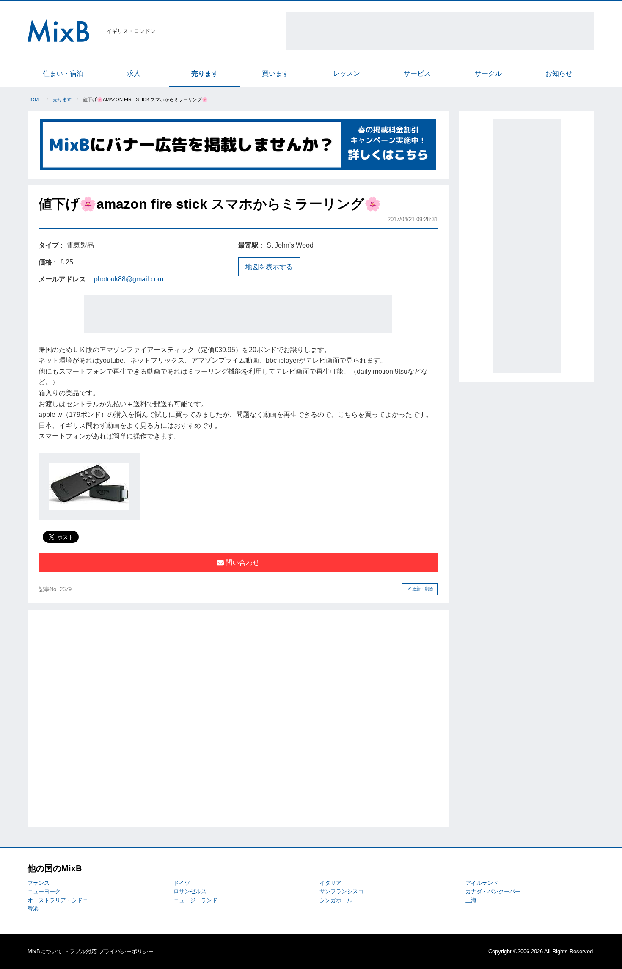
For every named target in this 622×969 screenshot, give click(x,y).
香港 (33, 909)
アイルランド (481, 883)
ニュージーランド (195, 900)
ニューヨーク (44, 891)
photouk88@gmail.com (128, 279)
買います (275, 73)
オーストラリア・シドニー (61, 900)
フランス (39, 883)
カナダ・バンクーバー (492, 891)
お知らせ (558, 73)
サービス (417, 73)
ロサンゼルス (189, 891)
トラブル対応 (80, 951)
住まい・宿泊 (63, 73)
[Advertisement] (440, 31)
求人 (133, 73)
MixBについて (45, 951)
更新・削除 (422, 588)
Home (34, 99)
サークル (488, 73)
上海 (470, 900)
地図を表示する (269, 266)
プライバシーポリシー (126, 951)
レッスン (346, 73)
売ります (204, 73)
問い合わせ (241, 562)
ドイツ (181, 883)
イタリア (330, 883)
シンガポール (335, 900)
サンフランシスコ (341, 891)
